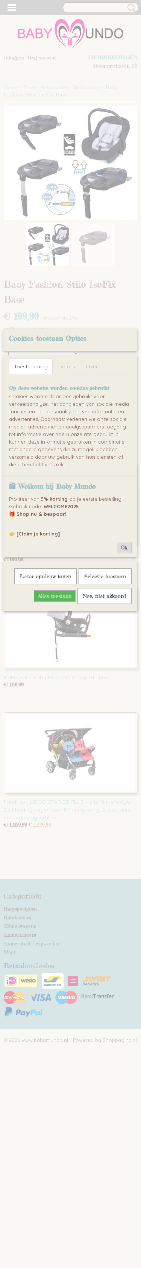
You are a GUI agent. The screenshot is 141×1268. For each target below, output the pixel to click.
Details (66, 366)
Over (92, 366)
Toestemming (31, 366)
